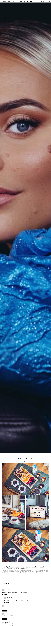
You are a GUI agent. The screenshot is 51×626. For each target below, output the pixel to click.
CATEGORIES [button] (3, 1)
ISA (5, 614)
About (14, 1)
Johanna (6, 605)
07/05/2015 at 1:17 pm (8, 623)
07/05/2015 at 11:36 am (8, 615)
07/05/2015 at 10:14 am (8, 590)
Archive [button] (9, 1)
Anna (5, 622)
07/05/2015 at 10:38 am (8, 607)
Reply (4, 594)
